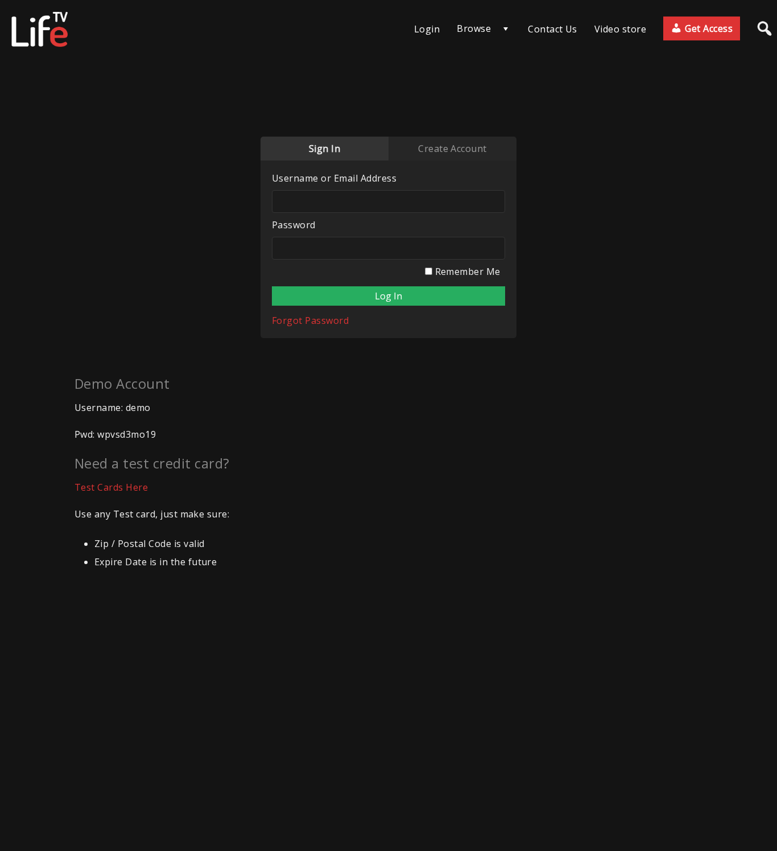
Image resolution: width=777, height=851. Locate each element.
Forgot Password (310, 320)
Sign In (324, 148)
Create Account (452, 148)
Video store (620, 29)
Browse (474, 28)
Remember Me (466, 271)
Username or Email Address (334, 178)
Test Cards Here (111, 487)
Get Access (708, 28)
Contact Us (552, 29)
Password (294, 225)
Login (427, 29)
